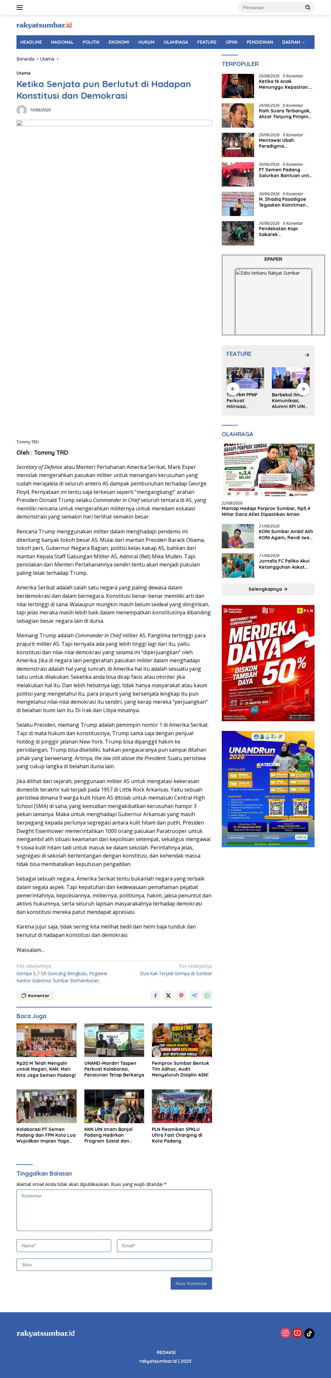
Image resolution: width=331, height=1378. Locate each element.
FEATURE (207, 42)
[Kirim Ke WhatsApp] (207, 995)
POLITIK (91, 42)
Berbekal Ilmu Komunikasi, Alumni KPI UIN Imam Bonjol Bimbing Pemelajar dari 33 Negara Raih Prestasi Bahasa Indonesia (245, 401)
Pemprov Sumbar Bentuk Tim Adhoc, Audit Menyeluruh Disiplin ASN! (180, 1069)
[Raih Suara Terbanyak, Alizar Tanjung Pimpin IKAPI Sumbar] (238, 115)
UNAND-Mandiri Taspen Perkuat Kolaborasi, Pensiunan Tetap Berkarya (114, 1069)
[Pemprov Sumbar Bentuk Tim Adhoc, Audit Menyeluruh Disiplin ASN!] (182, 1040)
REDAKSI (166, 1352)
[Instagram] (285, 1333)
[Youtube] (297, 1333)
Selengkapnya (266, 589)
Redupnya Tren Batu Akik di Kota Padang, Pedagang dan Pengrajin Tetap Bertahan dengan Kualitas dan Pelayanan (290, 401)
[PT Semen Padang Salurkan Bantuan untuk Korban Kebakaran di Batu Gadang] (238, 174)
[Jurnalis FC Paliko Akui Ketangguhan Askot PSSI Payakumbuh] (238, 565)
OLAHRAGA (176, 42)
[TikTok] (309, 1333)
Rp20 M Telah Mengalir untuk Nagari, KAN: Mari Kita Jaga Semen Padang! (46, 1069)
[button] (308, 7)
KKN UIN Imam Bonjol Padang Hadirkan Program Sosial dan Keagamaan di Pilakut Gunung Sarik (109, 1135)
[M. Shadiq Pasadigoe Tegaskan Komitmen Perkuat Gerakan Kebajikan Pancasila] (238, 204)
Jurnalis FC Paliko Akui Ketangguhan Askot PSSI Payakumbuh (284, 564)
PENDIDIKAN (260, 42)
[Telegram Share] (194, 995)
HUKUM (146, 42)
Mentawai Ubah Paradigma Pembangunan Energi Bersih (284, 143)
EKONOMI (119, 42)
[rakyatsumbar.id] (43, 25)
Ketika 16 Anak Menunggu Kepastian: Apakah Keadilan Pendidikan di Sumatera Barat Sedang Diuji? (286, 84)
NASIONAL (62, 42)
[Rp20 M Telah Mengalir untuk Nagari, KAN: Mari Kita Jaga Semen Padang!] (46, 1040)
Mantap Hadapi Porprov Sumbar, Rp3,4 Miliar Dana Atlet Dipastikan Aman (266, 511)
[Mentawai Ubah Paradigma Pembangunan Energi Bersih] (238, 145)
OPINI (232, 42)
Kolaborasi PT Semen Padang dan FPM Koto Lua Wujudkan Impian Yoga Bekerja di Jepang (46, 1135)
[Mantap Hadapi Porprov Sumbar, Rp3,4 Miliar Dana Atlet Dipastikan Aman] (268, 470)
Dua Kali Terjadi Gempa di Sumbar (176, 969)
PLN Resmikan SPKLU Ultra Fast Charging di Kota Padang (177, 1135)
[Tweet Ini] (168, 995)
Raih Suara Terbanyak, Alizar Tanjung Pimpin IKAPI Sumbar (285, 114)
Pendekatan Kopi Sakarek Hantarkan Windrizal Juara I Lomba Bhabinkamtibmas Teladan (282, 231)
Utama (23, 73)
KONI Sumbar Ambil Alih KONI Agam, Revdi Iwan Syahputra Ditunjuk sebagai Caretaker (286, 534)
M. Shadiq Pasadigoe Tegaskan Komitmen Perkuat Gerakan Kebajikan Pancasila (282, 202)
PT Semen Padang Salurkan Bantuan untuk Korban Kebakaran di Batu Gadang (287, 172)
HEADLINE (31, 42)
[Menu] (20, 7)
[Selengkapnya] (307, 355)
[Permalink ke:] (21, 109)
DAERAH (291, 42)
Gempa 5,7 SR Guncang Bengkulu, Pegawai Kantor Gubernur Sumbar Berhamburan (61, 973)
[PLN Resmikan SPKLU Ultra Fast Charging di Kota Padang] (182, 1106)
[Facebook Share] (155, 995)
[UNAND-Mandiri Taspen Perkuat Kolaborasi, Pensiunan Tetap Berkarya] (114, 1040)
